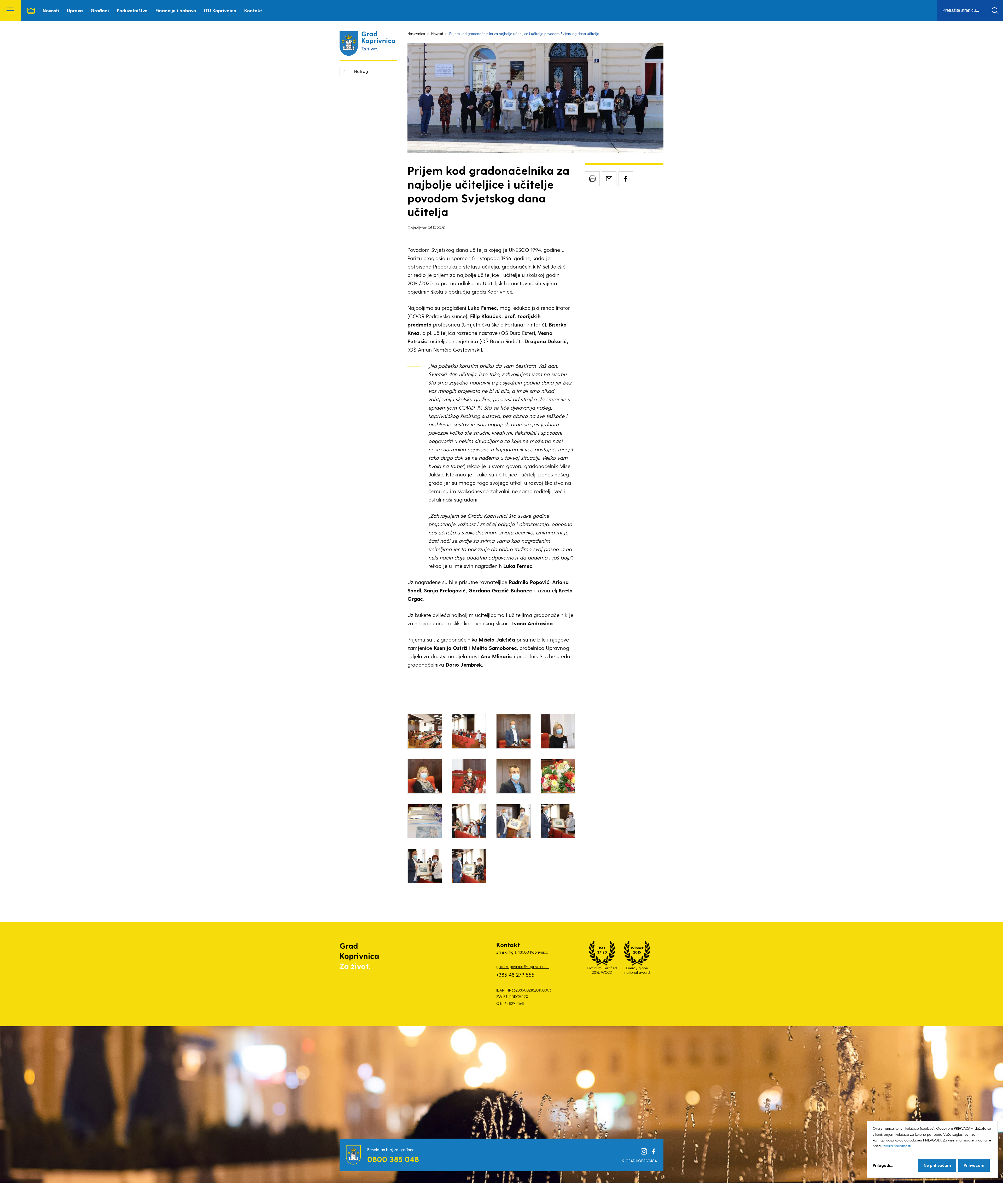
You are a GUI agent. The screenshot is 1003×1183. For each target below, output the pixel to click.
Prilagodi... (883, 1165)
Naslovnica (31, 10)
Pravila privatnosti (896, 1146)
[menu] (10, 10)
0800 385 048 (393, 1159)
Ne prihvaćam (937, 1165)
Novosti (51, 10)
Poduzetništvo (132, 10)
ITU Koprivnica (220, 10)
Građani (100, 10)
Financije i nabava (175, 10)
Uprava (75, 10)
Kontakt (253, 10)
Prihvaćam (974, 1165)
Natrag (361, 71)
